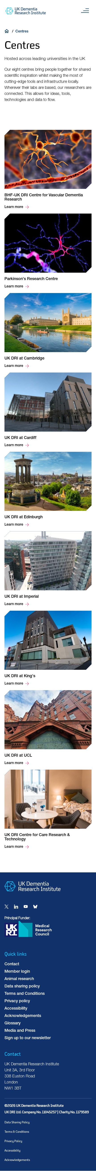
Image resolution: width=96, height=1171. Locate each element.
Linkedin (16, 907)
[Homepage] (32, 895)
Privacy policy (17, 1001)
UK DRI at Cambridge (48, 331)
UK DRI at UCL (48, 728)
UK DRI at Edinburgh (48, 490)
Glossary (12, 1023)
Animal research (19, 979)
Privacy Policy (13, 1141)
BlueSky (35, 907)
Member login (17, 972)
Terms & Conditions (16, 1132)
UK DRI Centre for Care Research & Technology (48, 810)
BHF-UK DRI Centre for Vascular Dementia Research (48, 170)
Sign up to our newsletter (27, 1038)
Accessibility (15, 1009)
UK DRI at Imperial (48, 569)
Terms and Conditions (24, 994)
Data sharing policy (22, 987)
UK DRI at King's (48, 649)
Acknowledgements (22, 1016)
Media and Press (19, 1031)
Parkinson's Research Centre (48, 251)
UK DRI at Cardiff (48, 410)
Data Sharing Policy (16, 1122)
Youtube (26, 907)
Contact (11, 964)
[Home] (7, 30)
